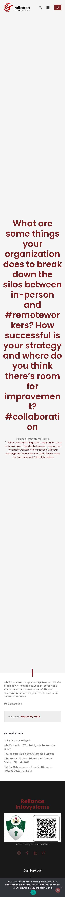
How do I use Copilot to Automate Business (29, 753)
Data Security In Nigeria (17, 740)
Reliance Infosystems (32, 804)
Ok (33, 892)
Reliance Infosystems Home (32, 439)
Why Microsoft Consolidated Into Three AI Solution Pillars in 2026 (28, 760)
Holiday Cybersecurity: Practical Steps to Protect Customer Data (28, 768)
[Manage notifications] (57, 890)
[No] (61, 887)
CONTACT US (57, 7)
